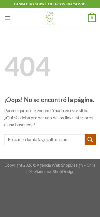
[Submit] (90, 139)
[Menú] (7, 18)
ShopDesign (63, 171)
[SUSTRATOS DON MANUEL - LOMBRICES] (50, 18)
